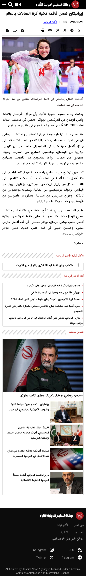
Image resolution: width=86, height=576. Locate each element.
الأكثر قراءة (63, 525)
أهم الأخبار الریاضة (74, 276)
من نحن (78, 525)
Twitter (41, 558)
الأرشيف (64, 532)
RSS (71, 550)
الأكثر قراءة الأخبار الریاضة (70, 256)
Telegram (67, 558)
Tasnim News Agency (35, 569)
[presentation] (79, 30)
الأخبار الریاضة (50, 22)
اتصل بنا (79, 532)
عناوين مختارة (76, 332)
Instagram (39, 550)
